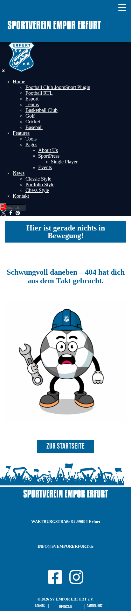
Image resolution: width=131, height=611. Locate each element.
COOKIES (40, 606)
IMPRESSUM (65, 606)
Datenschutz (94, 606)
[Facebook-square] (55, 577)
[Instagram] (76, 577)
